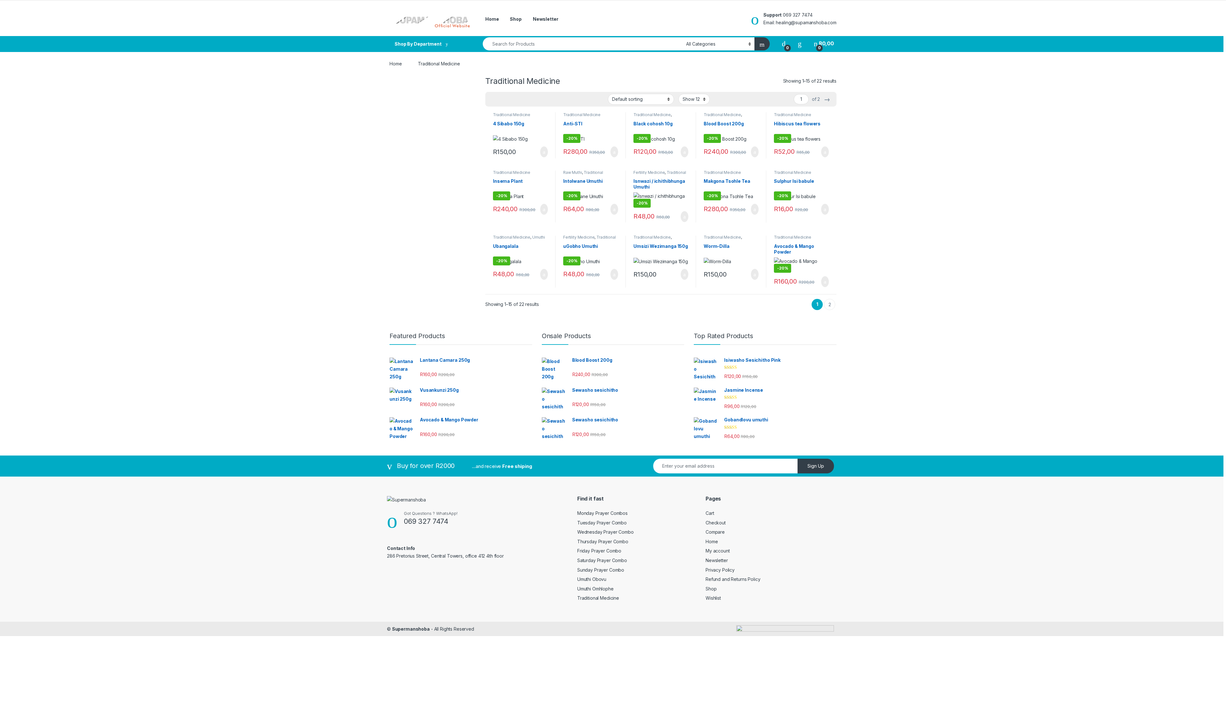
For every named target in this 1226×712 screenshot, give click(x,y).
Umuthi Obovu (591, 579)
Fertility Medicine (649, 172)
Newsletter (545, 19)
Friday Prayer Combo (599, 550)
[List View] (512, 99)
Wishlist (713, 598)
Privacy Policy (720, 570)
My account (718, 550)
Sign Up (815, 466)
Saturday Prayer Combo (602, 560)
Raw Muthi (572, 172)
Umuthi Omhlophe (595, 588)
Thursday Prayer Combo (602, 541)
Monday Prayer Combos (602, 513)
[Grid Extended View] (503, 99)
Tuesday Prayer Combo (602, 522)
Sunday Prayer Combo (600, 570)
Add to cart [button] (543, 151)
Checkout (716, 522)
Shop (515, 19)
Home (492, 19)
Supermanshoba (411, 629)
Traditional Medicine (511, 114)
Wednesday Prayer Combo (605, 532)
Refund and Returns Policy (733, 579)
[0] (784, 44)
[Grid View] (494, 99)
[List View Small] (521, 99)
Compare (715, 532)
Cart (710, 513)
